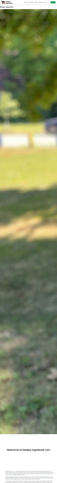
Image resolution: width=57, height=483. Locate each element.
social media (13, 474)
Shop (28, 2)
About (25, 2)
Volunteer (36, 2)
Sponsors (32, 2)
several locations (39, 473)
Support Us (41, 2)
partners (47, 476)
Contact (45, 2)
